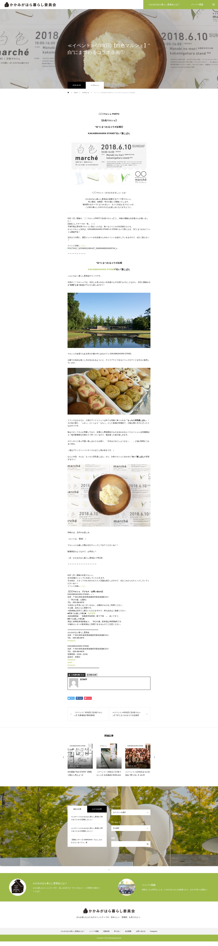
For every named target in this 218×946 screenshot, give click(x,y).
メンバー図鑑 (94, 931)
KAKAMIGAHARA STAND (101, 269)
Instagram (72, 641)
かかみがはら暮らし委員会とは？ (73, 931)
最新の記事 (93, 675)
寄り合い (117, 931)
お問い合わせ (140, 931)
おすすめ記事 (97, 809)
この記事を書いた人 (77, 675)
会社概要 (128, 931)
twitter (70, 662)
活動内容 (106, 931)
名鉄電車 (91, 613)
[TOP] (109, 869)
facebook (71, 665)
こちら (83, 246)
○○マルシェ (95, 85)
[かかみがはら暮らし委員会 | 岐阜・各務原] (30, 4)
